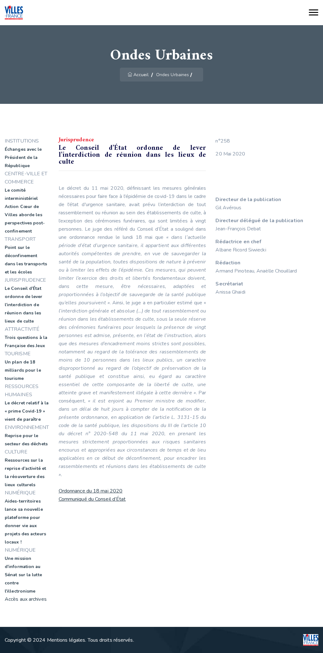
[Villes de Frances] (14, 13)
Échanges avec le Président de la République (23, 157)
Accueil (141, 75)
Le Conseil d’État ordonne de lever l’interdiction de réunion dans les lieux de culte (24, 304)
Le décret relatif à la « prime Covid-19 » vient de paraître (27, 411)
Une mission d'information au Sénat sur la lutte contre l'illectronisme (23, 574)
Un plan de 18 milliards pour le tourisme (23, 370)
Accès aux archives (26, 599)
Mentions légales (66, 640)
